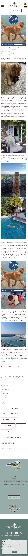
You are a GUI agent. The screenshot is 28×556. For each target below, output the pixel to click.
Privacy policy (8, 539)
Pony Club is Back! (5, 389)
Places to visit (21, 378)
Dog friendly (15, 376)
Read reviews (14, 497)
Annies (8, 360)
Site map (20, 538)
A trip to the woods (6, 402)
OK (14, 551)
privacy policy (8, 549)
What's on (3, 378)
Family (9, 376)
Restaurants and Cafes (12, 378)
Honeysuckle (18, 360)
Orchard (3, 361)
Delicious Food (4, 385)
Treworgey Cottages (8, 535)
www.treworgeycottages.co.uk (7, 355)
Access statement (12, 538)
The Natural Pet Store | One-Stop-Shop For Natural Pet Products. (13, 109)
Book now (14, 10)
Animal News (4, 398)
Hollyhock (12, 360)
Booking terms (4, 538)
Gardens (21, 376)
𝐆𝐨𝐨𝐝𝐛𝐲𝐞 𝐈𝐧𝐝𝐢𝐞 (5, 393)
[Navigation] (3, 5)
